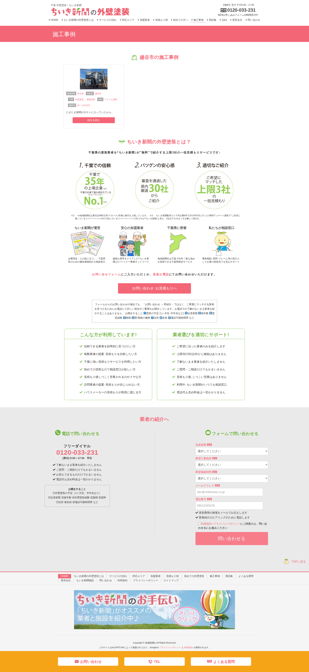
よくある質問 (245, 576)
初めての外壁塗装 (194, 576)
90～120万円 (83, 105)
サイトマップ (171, 580)
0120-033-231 (77, 452)
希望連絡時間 (206, 471)
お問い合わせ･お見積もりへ (154, 288)
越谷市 (98, 93)
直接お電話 (161, 274)
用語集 (229, 576)
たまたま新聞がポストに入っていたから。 (90, 112)
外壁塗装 (79, 99)
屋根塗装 (91, 99)
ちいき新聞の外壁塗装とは (89, 576)
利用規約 (206, 523)
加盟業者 (156, 576)
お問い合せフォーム (106, 274)
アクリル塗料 (110, 99)
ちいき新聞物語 (85, 580)
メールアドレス (207, 485)
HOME (64, 576)
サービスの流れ (118, 576)
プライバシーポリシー (226, 523)
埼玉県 (80, 93)
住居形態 (203, 444)
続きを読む (93, 120)
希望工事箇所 (206, 458)
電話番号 (203, 499)
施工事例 (215, 576)
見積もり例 (172, 576)
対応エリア (139, 576)
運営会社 (66, 580)
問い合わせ (105, 580)
